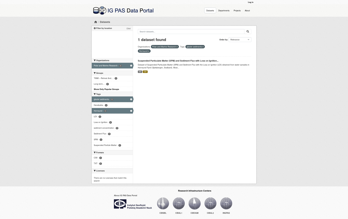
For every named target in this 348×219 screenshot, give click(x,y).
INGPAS (226, 213)
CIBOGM (194, 213)
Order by (223, 39)
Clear (129, 28)
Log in (250, 2)
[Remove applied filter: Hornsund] (148, 51)
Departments (223, 10)
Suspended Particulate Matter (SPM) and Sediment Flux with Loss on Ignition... (178, 60)
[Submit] (247, 31)
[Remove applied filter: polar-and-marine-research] (177, 47)
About (247, 10)
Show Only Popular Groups (106, 89)
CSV (145, 72)
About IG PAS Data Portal (125, 195)
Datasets (210, 10)
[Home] (95, 22)
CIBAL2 (210, 213)
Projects (237, 10)
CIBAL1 (178, 213)
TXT (140, 72)
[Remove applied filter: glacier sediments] (202, 47)
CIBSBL (163, 213)
